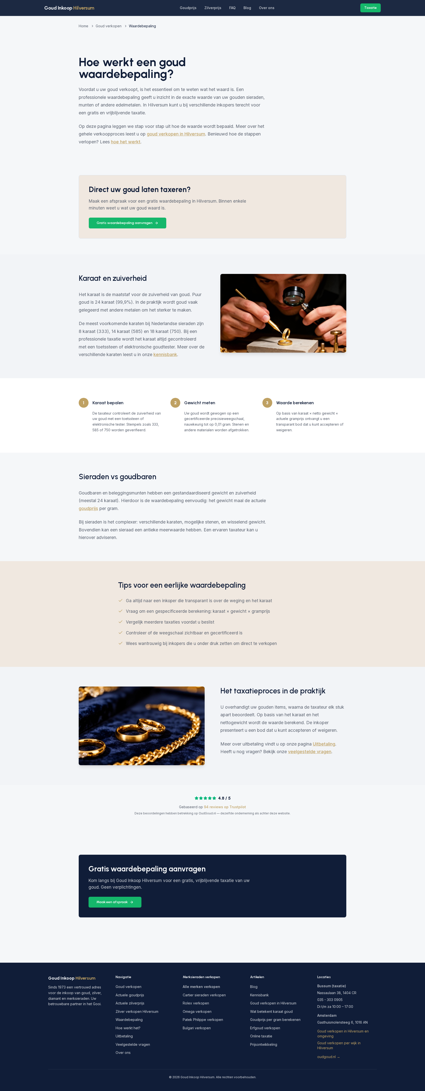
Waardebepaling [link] (142, 26)
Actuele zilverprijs (130, 1003)
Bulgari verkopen (197, 1028)
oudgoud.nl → (328, 1057)
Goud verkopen (108, 26)
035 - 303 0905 (330, 1000)
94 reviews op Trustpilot (225, 807)
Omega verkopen (197, 1011)
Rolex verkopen (196, 1003)
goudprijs (88, 508)
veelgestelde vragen (309, 751)
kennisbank (165, 354)
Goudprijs (188, 8)
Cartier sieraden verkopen (204, 995)
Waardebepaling (129, 1019)
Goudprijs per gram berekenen (275, 1019)
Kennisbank (259, 995)
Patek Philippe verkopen (203, 1019)
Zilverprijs (212, 8)
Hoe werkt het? (128, 1028)
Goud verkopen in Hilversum (273, 1003)
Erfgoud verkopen (265, 1028)
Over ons (266, 8)
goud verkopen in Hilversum (176, 133)
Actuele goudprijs (130, 995)
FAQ (232, 8)
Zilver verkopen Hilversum (137, 1011)
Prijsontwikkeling (263, 1044)
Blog (247, 8)
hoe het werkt (125, 141)
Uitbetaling (324, 744)
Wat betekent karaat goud (271, 1011)
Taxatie (370, 8)
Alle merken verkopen (201, 987)
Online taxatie (261, 1036)
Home (83, 26)
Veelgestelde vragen (133, 1044)
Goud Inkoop (71, 978)
